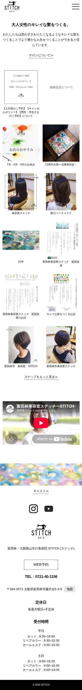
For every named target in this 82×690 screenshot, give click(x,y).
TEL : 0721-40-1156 (41, 577)
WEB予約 (41, 564)
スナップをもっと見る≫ (41, 377)
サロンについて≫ (41, 55)
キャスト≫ (41, 491)
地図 (70, 589)
